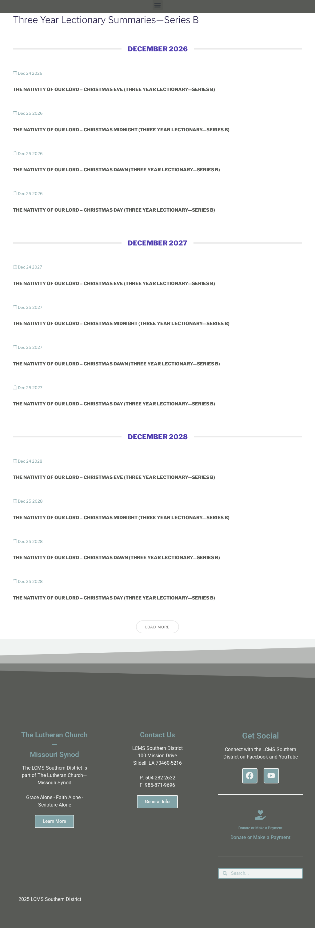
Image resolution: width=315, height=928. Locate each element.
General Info (157, 801)
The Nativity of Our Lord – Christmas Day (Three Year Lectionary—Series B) (114, 210)
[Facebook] (249, 775)
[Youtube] (271, 775)
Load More (157, 627)
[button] (158, 5)
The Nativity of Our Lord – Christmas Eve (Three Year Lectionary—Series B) (114, 89)
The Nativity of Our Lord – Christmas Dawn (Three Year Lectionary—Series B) (116, 170)
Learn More (54, 821)
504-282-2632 (160, 778)
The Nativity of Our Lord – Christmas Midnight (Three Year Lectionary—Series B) (121, 130)
